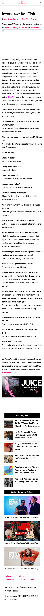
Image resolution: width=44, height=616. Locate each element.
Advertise (22, 576)
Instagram (17, 27)
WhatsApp (35, 27)
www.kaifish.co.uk (9, 373)
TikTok (24, 27)
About (8, 576)
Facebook (8, 27)
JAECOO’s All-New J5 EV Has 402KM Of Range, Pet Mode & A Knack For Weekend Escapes (27, 423)
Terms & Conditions (26, 580)
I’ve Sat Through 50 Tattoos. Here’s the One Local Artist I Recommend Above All (26, 435)
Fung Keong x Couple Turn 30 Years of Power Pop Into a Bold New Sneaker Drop (26, 470)
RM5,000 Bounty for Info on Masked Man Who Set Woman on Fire (27, 446)
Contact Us (10, 580)
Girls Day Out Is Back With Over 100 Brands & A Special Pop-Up (27, 458)
